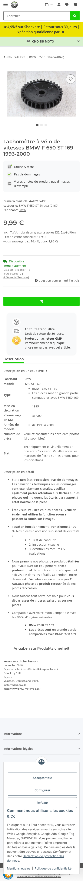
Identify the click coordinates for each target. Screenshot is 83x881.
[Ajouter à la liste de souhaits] (70, 79)
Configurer (42, 790)
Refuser (42, 802)
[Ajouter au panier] (6, 68)
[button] (59, 4)
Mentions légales (18, 868)
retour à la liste (15, 57)
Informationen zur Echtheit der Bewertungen (39, 876)
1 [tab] (37, 125)
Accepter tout (42, 778)
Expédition (68, 232)
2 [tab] (41, 125)
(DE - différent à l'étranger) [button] (16, 275)
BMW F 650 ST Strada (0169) (38, 206)
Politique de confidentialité (53, 868)
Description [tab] (13, 359)
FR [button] (47, 4)
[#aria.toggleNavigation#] (5, 2)
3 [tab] (45, 125)
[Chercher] (75, 15)
